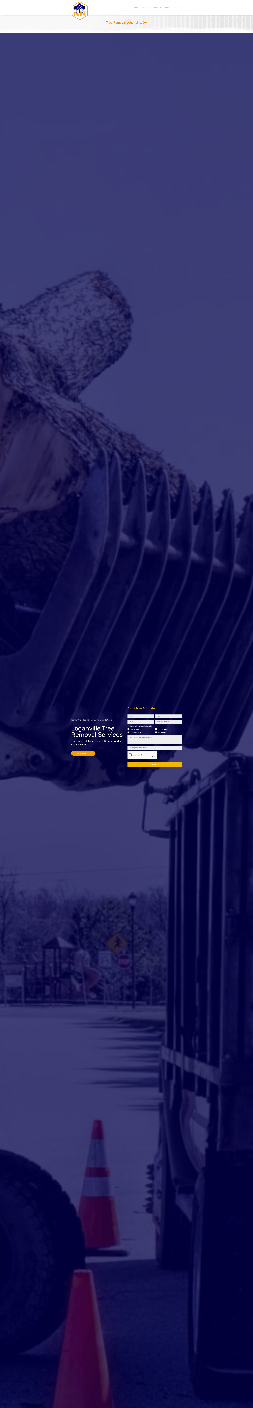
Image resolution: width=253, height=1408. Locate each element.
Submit (154, 765)
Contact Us (177, 8)
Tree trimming (163, 729)
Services (156, 8)
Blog (167, 8)
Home (136, 8)
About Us (145, 8)
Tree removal (135, 729)
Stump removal (136, 732)
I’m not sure (162, 732)
